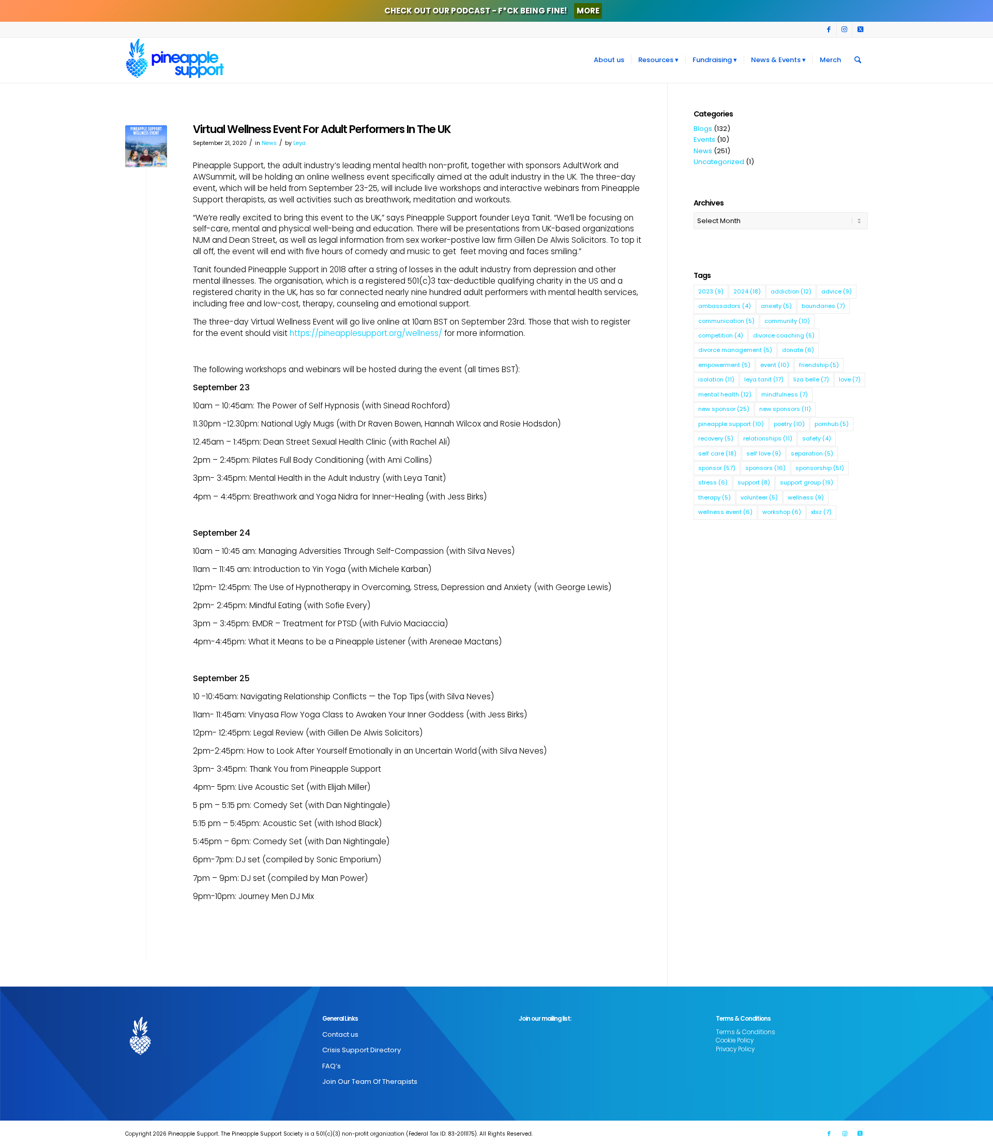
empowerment (724, 365)
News (269, 143)
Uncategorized (719, 162)
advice (836, 291)
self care (717, 453)
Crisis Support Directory (361, 1050)
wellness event (725, 512)
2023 (711, 291)
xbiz (821, 512)
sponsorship (819, 468)
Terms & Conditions (745, 1032)
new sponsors (785, 409)
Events (704, 139)
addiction (791, 291)
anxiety (776, 306)
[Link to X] (860, 29)
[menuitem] (609, 60)
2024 (747, 291)
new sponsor (723, 409)
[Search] (858, 60)
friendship (819, 365)
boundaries (823, 306)
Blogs (703, 129)
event (774, 365)
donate (798, 350)
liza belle (811, 379)
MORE (588, 10)
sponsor (716, 468)
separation (812, 453)
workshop (781, 512)
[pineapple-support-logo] (174, 60)
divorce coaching (784, 335)
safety (816, 438)
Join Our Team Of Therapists (369, 1081)
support (754, 482)
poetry (789, 424)
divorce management (735, 350)
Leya (299, 143)
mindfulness (784, 394)
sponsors (765, 468)
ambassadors (724, 306)
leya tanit (764, 379)
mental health (724, 394)
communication (726, 321)
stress (713, 482)
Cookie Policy (735, 1040)
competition (720, 335)
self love (763, 453)
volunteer (759, 497)
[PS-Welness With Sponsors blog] (146, 146)
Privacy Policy (735, 1049)
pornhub (832, 424)
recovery (715, 438)
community (787, 321)
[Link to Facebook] (828, 29)
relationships (767, 438)
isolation (716, 379)
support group (806, 482)
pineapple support (731, 424)
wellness (806, 497)
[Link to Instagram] (844, 29)
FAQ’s (331, 1066)
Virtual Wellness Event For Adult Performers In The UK (322, 129)
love (850, 379)
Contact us (340, 1034)
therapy (714, 497)
